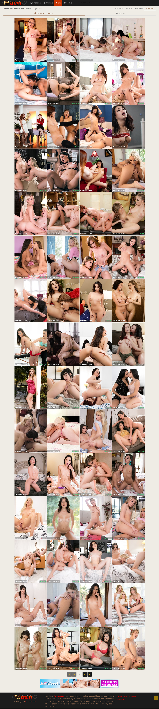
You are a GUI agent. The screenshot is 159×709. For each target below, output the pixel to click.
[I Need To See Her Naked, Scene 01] (30, 300)
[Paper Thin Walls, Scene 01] (96, 344)
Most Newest (119, 8)
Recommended (149, 8)
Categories (36, 3)
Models (69, 3)
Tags (59, 3)
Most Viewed (139, 8)
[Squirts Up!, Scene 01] (128, 300)
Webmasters (120, 699)
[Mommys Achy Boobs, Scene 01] (63, 300)
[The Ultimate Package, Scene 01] (30, 474)
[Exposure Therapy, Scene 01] (128, 605)
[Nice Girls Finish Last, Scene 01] (128, 127)
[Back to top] (156, 698)
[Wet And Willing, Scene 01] (63, 518)
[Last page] (90, 674)
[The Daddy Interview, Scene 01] (30, 431)
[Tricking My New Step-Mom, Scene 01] (30, 40)
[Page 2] (85, 674)
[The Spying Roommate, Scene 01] (63, 605)
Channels (49, 3)
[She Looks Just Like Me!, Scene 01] (128, 344)
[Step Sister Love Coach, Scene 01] (30, 213)
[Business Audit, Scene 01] (96, 40)
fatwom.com (30, 701)
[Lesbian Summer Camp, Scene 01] (30, 83)
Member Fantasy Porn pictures (126, 696)
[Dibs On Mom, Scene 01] (63, 344)
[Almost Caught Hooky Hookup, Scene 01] (96, 127)
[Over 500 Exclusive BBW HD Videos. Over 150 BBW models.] (79, 688)
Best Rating (128, 8)
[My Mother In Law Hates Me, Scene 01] (96, 213)
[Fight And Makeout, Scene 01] (96, 257)
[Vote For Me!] (96, 170)
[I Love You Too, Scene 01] (128, 561)
